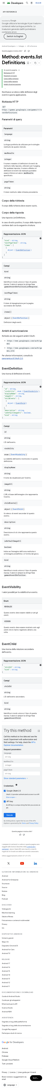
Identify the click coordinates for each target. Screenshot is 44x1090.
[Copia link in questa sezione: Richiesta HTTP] (20, 102)
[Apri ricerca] (27, 2)
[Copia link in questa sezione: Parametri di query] (24, 119)
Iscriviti (36, 1078)
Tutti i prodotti (7, 1064)
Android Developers (8, 46)
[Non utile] (28, 51)
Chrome (5, 1052)
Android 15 (6, 971)
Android (5, 876)
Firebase (5, 1056)
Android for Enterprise (10, 880)
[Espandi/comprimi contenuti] (19, 70)
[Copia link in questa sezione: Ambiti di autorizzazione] (30, 331)
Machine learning (8, 913)
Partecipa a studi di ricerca (12, 1033)
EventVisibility (31, 391)
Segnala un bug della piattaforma (14, 1022)
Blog (3, 895)
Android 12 (6, 982)
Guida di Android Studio (11, 996)
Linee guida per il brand (27, 1072)
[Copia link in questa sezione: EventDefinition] (24, 368)
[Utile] (25, 51)
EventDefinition (23, 250)
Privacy (4, 924)
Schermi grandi (7, 938)
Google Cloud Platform (10, 1060)
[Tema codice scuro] (40, 238)
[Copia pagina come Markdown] (35, 63)
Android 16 (6, 967)
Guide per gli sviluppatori (11, 1000)
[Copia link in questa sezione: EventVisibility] (23, 587)
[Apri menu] (3, 3)
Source (4, 887)
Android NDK (7, 1012)
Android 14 (6, 975)
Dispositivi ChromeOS (10, 946)
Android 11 (6, 986)
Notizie (4, 891)
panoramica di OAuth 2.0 (12, 358)
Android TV (6, 953)
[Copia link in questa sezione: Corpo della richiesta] (26, 201)
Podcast (5, 899)
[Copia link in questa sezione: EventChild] (18, 644)
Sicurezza (5, 883)
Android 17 (6, 963)
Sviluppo (21, 46)
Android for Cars (8, 949)
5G (3, 928)
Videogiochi (6, 909)
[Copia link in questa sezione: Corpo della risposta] (26, 212)
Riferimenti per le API (9, 1004)
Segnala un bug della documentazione (16, 1025)
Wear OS (5, 942)
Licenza (12, 1072)
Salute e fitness (7, 916)
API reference (10, 12)
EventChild (20, 403)
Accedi (38, 3)
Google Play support (9, 1029)
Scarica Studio (7, 1008)
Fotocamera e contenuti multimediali (15, 920)
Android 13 (6, 979)
